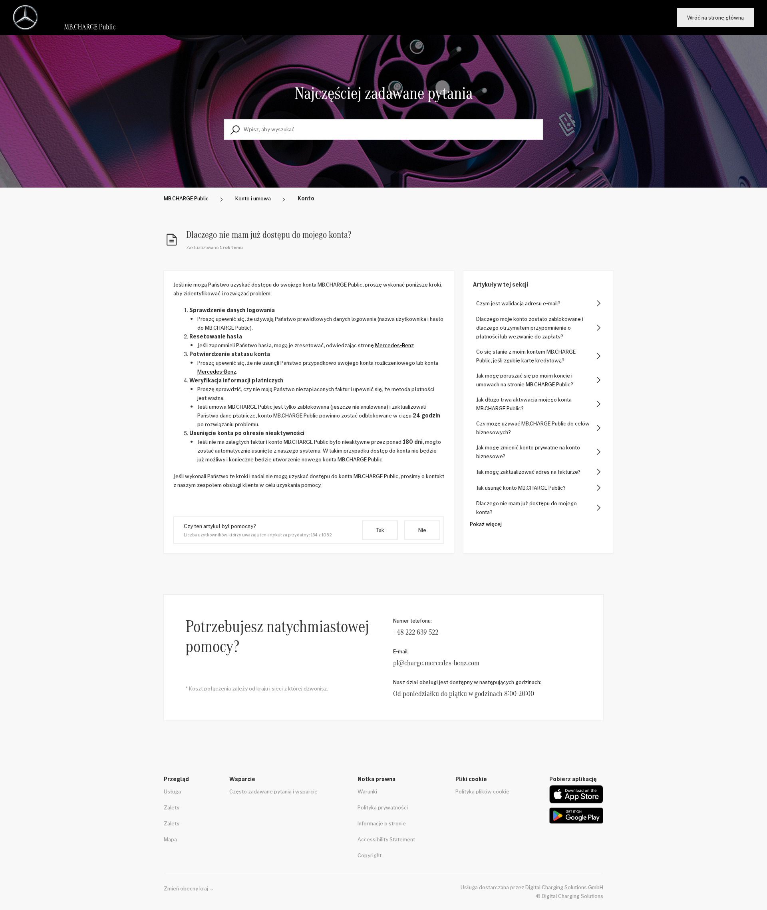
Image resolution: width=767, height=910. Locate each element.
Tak (380, 530)
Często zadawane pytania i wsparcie (273, 791)
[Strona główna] (67, 17)
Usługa (172, 791)
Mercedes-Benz (394, 345)
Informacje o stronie (382, 823)
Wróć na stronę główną (715, 17)
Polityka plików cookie (482, 791)
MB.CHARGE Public (186, 198)
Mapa (170, 839)
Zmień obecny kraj (186, 888)
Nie (422, 530)
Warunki (367, 791)
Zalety (171, 807)
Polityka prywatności (383, 807)
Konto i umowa (253, 198)
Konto (306, 198)
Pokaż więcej (486, 524)
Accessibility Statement (386, 839)
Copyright (370, 855)
